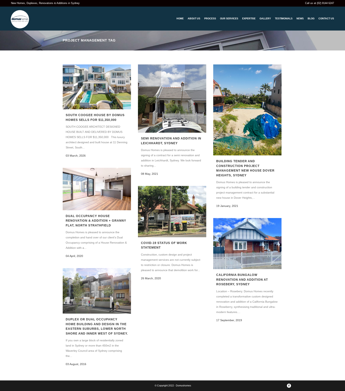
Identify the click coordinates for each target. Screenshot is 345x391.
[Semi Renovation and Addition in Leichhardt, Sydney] (172, 98)
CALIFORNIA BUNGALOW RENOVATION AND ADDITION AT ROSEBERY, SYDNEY (242, 279)
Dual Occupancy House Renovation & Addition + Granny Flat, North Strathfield (96, 220)
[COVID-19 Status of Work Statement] (172, 211)
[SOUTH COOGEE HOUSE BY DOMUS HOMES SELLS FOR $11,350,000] (97, 86)
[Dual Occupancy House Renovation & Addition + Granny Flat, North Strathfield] (97, 189)
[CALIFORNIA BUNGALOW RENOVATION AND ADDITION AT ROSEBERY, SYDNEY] (247, 243)
